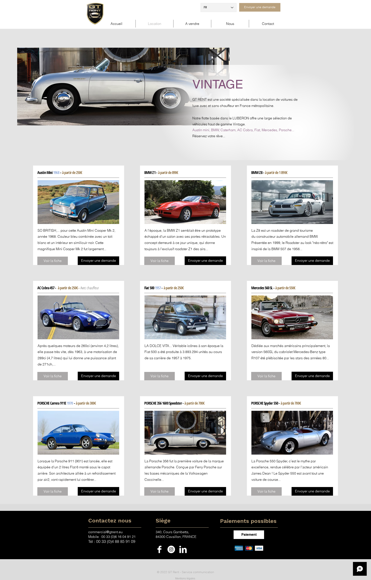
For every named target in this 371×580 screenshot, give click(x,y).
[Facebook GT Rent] (159, 549)
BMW (314, 236)
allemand (301, 236)
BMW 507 (278, 249)
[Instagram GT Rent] (171, 549)
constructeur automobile (274, 236)
